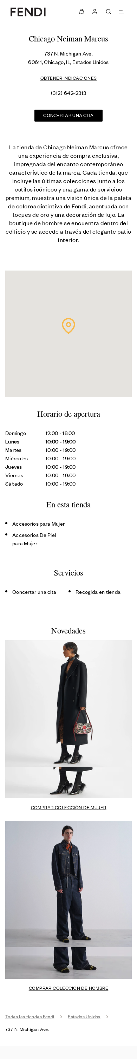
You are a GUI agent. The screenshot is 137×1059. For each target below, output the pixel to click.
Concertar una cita (68, 115)
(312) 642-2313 (68, 92)
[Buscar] (108, 11)
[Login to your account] (94, 11)
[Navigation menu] (121, 11)
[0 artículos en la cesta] (81, 11)
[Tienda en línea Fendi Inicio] (28, 11)
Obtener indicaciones (68, 77)
